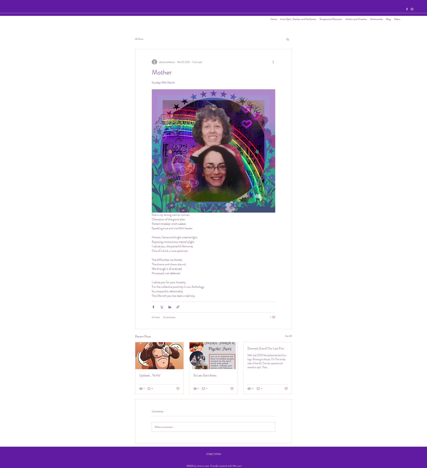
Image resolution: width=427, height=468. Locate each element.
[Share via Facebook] (153, 307)
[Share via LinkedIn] (169, 307)
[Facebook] (407, 9)
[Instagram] (412, 9)
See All (288, 336)
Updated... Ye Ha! (149, 375)
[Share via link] (177, 307)
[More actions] (273, 62)
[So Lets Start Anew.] (213, 355)
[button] (287, 39)
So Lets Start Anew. (205, 375)
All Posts (139, 39)
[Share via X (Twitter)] (161, 307)
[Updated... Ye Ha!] (159, 355)
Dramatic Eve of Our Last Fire (266, 348)
